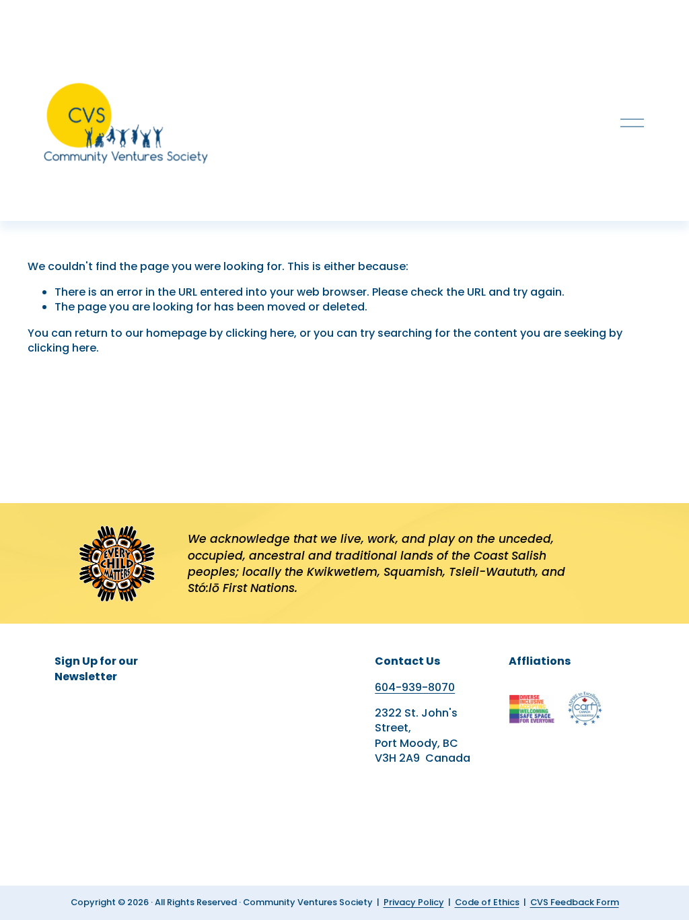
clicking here (259, 333)
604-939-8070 (415, 687)
